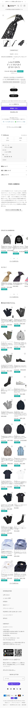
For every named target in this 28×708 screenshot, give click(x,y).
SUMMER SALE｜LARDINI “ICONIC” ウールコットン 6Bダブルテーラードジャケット (20, 437)
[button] (3, 5)
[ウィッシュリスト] (21, 5)
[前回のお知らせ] (2, 1)
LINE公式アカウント (8, 642)
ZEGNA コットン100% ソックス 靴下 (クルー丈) (7, 391)
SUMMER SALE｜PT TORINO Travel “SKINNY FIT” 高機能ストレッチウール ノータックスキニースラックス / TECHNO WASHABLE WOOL (7, 529)
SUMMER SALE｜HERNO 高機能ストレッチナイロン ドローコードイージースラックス (7, 506)
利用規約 (5, 601)
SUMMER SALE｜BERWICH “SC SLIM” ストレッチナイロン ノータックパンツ (7, 344)
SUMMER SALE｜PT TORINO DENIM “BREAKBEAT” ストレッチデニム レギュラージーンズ (20, 320)
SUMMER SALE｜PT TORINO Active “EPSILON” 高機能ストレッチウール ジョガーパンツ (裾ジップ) (7, 321)
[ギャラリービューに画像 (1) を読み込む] (7, 43)
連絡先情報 (24, 704)
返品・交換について (6, 170)
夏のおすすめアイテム (8, 303)
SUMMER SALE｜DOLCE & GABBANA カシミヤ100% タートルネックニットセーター (7, 247)
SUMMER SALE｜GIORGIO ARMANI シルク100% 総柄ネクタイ (7, 284)
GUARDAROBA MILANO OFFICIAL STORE (16, 700)
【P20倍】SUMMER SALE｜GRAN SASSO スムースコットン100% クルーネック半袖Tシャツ (7, 483)
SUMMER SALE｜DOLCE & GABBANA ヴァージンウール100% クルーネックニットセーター (19, 248)
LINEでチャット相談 (21, 121)
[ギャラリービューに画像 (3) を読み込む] (21, 43)
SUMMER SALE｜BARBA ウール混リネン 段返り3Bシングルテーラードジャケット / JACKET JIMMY (7, 460)
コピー (23, 82)
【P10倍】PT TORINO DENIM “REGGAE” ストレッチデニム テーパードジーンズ (7, 413)
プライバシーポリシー (8, 608)
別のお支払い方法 (14, 111)
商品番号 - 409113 (14, 54)
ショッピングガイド (8, 615)
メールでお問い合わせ (9, 121)
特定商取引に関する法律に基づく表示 (12, 611)
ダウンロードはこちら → (9, 669)
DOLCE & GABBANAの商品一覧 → (14, 209)
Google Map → (7, 635)
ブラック (14, 90)
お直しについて (5, 174)
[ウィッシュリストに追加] (10, 235)
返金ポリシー (6, 605)
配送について (4, 166)
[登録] (23, 678)
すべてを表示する (14, 261)
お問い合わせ (6, 595)
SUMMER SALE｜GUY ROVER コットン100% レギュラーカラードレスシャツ (7, 575)
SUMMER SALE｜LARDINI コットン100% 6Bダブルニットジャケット (7, 437)
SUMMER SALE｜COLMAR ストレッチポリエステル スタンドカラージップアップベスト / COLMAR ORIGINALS (20, 460)
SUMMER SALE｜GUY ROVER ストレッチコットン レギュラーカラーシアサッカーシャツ (20, 575)
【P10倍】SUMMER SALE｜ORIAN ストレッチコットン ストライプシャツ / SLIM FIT (7, 552)
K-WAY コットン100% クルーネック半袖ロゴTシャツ (20, 505)
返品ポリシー (7, 702)
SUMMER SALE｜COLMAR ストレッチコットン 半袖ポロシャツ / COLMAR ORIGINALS (20, 482)
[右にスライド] (26, 43)
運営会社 (5, 618)
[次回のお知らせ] (25, 1)
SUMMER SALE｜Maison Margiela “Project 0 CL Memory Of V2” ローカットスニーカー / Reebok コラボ (20, 391)
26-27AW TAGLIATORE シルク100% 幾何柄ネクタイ (18, 284)
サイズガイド (24, 135)
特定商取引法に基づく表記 (15, 704)
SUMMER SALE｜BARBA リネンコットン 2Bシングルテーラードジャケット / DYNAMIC (20, 343)
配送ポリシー (6, 704)
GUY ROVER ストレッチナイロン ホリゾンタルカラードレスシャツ (20, 553)
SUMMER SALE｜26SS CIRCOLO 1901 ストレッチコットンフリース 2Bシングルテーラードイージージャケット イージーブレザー (20, 414)
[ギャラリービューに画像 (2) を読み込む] (14, 43)
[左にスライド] (1, 43)
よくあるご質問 (7, 598)
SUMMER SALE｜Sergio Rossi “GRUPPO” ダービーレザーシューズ (20, 366)
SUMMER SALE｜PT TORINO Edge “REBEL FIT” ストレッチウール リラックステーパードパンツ (7, 367)
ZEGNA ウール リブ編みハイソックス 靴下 (20, 529)
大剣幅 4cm (14, 95)
